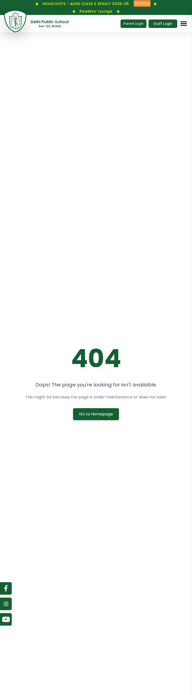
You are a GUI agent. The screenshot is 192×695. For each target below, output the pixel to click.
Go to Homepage (96, 414)
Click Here (142, 3)
